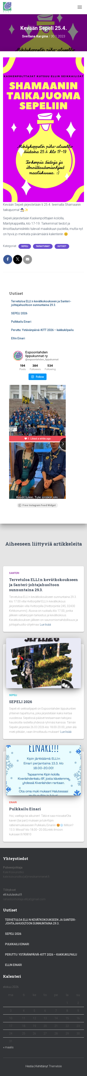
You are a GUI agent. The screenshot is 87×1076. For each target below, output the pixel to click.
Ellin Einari (18, 338)
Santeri (14, 573)
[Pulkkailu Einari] (43, 770)
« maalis (8, 1047)
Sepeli (24, 246)
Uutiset (61, 246)
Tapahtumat (43, 246)
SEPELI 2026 (19, 313)
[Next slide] (65, 444)
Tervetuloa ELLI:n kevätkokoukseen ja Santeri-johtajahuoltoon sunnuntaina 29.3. (43, 584)
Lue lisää (45, 624)
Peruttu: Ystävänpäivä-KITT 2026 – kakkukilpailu (42, 330)
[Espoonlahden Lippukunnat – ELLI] (8, 7)
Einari (13, 802)
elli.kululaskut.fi (12, 894)
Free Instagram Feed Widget (39, 505)
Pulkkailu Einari (21, 321)
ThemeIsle (55, 1066)
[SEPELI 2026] (43, 662)
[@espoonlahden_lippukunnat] (18, 356)
